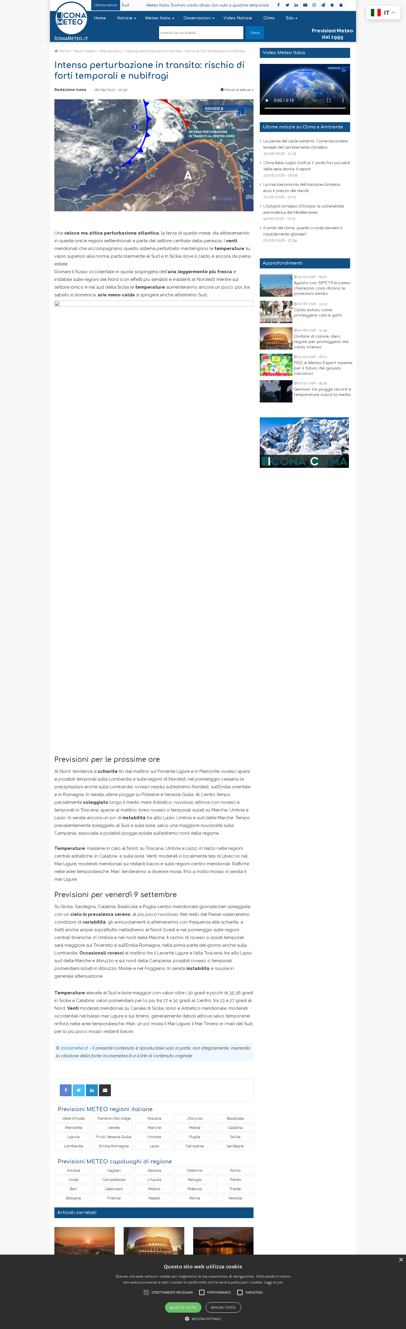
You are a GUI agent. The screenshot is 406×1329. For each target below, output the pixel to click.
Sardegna (235, 1146)
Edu (290, 18)
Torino (235, 1170)
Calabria (235, 1127)
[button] (203, 1319)
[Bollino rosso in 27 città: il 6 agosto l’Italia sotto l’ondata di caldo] (84, 1244)
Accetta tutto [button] (183, 1307)
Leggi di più (273, 1282)
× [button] (401, 1260)
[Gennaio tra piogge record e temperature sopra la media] (276, 391)
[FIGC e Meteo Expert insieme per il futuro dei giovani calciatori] (276, 365)
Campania (195, 1146)
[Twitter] (79, 1090)
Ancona (73, 1170)
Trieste (235, 1189)
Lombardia (73, 1146)
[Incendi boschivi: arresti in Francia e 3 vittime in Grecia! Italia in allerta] (223, 1244)
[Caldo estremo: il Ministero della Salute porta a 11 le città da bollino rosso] (154, 1244)
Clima (269, 18)
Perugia (195, 1179)
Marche (154, 1127)
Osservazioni (197, 18)
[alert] (203, 1292)
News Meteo (84, 51)
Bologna (73, 1198)
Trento (235, 1179)
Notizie (124, 18)
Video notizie (238, 18)
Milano (154, 1189)
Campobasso (114, 1179)
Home (100, 18)
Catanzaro (114, 1189)
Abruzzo (194, 1118)
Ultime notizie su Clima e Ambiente (303, 127)
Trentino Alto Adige (114, 1118)
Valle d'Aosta (73, 1118)
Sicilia (235, 1137)
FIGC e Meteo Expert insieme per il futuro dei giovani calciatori (323, 368)
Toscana (154, 1118)
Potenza (195, 1189)
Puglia (194, 1137)
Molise (194, 1127)
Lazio (154, 1146)
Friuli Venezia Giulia (113, 1137)
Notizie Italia (110, 51)
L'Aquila (154, 1179)
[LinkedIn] (92, 1090)
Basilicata (235, 1118)
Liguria (73, 1137)
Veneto (114, 1127)
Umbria (154, 1137)
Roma (194, 1198)
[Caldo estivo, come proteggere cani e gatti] (276, 312)
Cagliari (114, 1170)
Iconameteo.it (74, 1048)
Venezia (235, 1198)
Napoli (154, 1198)
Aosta (73, 1179)
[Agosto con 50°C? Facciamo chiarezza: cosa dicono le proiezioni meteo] (276, 285)
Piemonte (73, 1127)
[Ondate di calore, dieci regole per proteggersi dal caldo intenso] (276, 338)
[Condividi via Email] (105, 1090)
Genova (154, 1170)
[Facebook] (66, 1090)
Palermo (194, 1170)
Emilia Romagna (114, 1146)
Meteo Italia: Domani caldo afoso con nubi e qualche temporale (184, 5)
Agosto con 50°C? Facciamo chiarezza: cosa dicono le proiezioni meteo (322, 288)
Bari (73, 1189)
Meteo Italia (158, 18)
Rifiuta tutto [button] (223, 1307)
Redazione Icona (70, 90)
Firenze (114, 1198)
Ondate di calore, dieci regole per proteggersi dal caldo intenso (321, 341)
